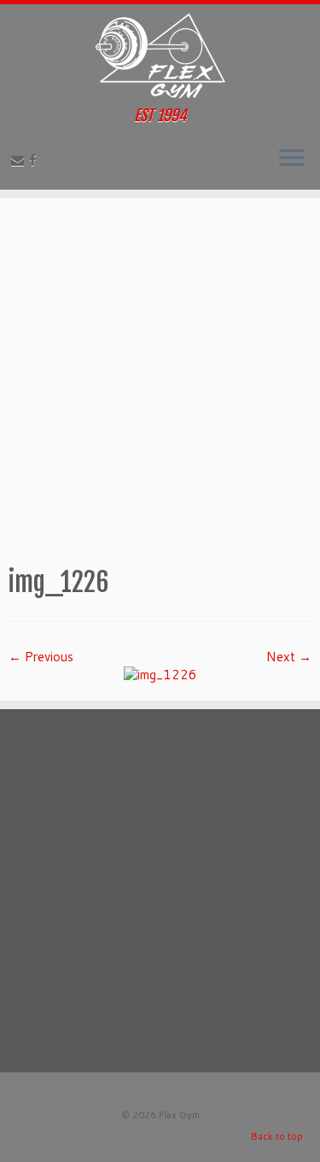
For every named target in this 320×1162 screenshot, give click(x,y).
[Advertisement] (160, 380)
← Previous (41, 657)
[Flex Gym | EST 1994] (160, 55)
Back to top (277, 1136)
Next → (288, 657)
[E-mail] (20, 160)
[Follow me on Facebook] (35, 160)
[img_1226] (160, 674)
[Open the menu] (292, 159)
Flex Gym (179, 1115)
